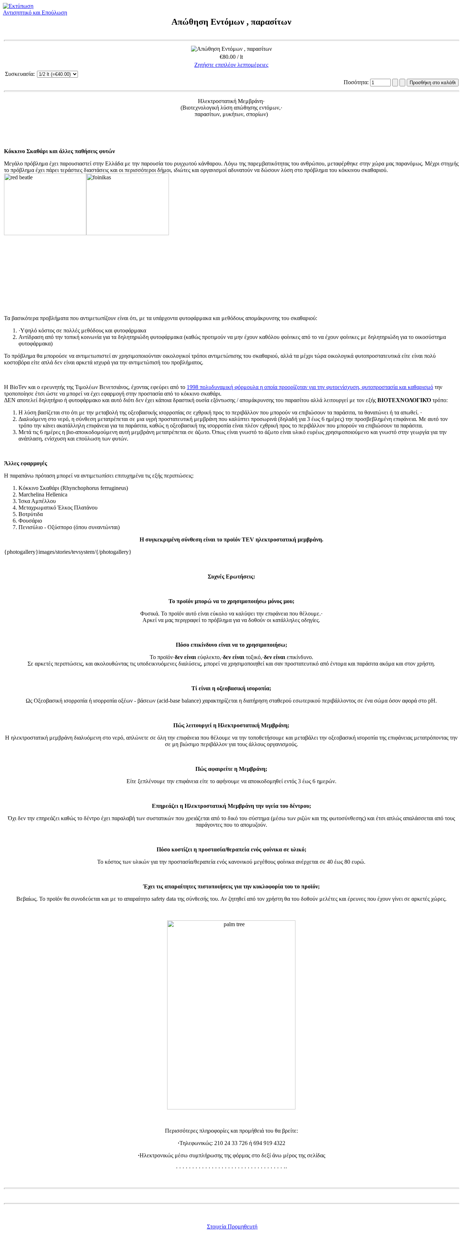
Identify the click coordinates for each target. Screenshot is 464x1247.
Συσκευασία (19, 74)
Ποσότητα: (357, 82)
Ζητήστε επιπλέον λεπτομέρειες (231, 65)
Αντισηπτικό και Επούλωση (35, 12)
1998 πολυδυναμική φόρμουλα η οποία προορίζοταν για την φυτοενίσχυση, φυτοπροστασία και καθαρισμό (310, 387)
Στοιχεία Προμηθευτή (232, 1226)
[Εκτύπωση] (18, 4)
